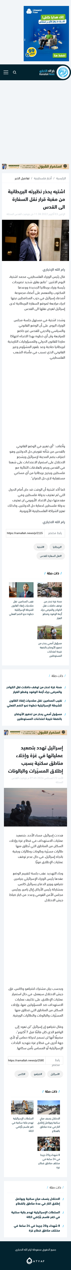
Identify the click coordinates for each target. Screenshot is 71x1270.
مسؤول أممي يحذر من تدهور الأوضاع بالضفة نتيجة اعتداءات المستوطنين (50, 649)
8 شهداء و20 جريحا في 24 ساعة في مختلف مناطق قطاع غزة (49, 1161)
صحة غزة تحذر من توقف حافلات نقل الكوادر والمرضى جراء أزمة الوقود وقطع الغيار (51, 609)
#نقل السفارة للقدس (51, 555)
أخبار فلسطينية (43, 178)
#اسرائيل (55, 1073)
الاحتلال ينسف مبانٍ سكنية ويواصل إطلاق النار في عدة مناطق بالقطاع (48, 1124)
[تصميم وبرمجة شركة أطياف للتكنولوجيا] (35, 1260)
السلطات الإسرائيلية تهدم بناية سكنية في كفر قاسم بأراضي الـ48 (23, 1124)
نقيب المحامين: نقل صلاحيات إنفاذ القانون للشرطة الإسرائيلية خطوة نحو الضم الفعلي (21, 607)
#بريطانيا (57, 546)
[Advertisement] (35, 122)
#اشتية (40, 546)
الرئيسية (61, 178)
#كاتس (21, 1073)
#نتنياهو (38, 1073)
